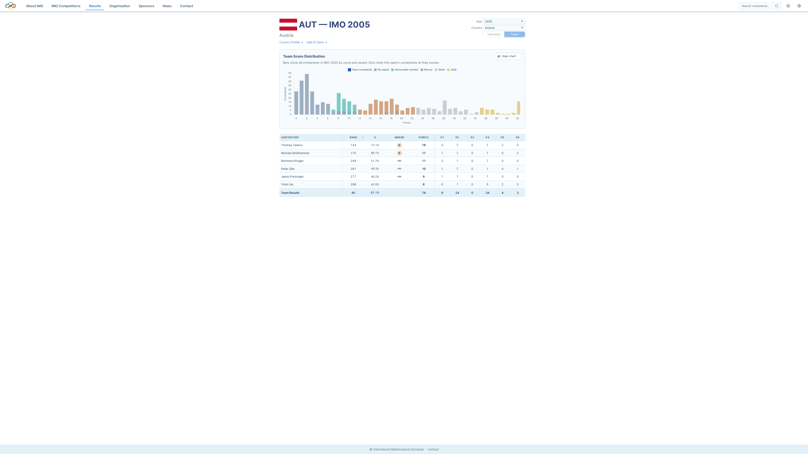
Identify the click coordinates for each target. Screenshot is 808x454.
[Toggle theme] (788, 6)
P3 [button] (472, 137)
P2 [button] (457, 137)
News (167, 6)
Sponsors (146, 6)
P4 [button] (487, 137)
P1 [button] (442, 137)
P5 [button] (502, 137)
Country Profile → (291, 42)
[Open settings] (799, 6)
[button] (353, 137)
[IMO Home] (10, 6)
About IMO (34, 6)
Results (95, 6)
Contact (186, 6)
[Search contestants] (776, 6)
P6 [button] (517, 137)
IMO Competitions (66, 6)
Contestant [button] (290, 137)
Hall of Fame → (317, 42)
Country (476, 27)
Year (479, 21)
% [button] (375, 137)
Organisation (119, 6)
